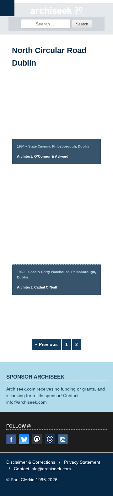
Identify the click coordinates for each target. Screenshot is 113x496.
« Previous (46, 344)
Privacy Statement (82, 462)
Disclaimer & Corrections (30, 462)
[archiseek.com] (56, 13)
